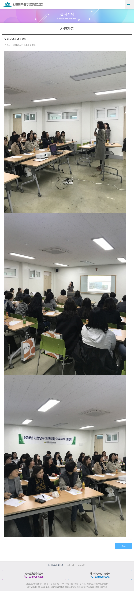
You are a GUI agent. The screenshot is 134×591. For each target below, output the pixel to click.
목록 (124, 546)
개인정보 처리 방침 (55, 565)
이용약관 (70, 565)
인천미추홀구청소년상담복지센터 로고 (23, 4)
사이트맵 (81, 565)
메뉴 (129, 4)
